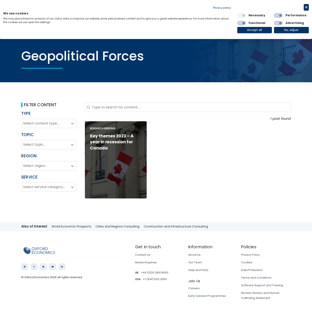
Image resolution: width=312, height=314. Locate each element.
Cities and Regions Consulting (117, 226)
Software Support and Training (262, 285)
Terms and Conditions (256, 277)
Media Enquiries (146, 262)
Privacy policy (222, 8)
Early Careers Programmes (207, 296)
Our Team (195, 262)
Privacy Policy (250, 255)
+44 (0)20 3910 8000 (154, 272)
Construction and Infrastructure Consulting (176, 226)
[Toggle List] (72, 123)
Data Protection (252, 270)
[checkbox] (241, 15)
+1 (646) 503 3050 (155, 279)
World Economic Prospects (71, 226)
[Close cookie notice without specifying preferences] (306, 7)
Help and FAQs (198, 270)
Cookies (246, 262)
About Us (194, 255)
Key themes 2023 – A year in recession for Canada (112, 142)
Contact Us (142, 255)
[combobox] (45, 123)
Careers (194, 288)
